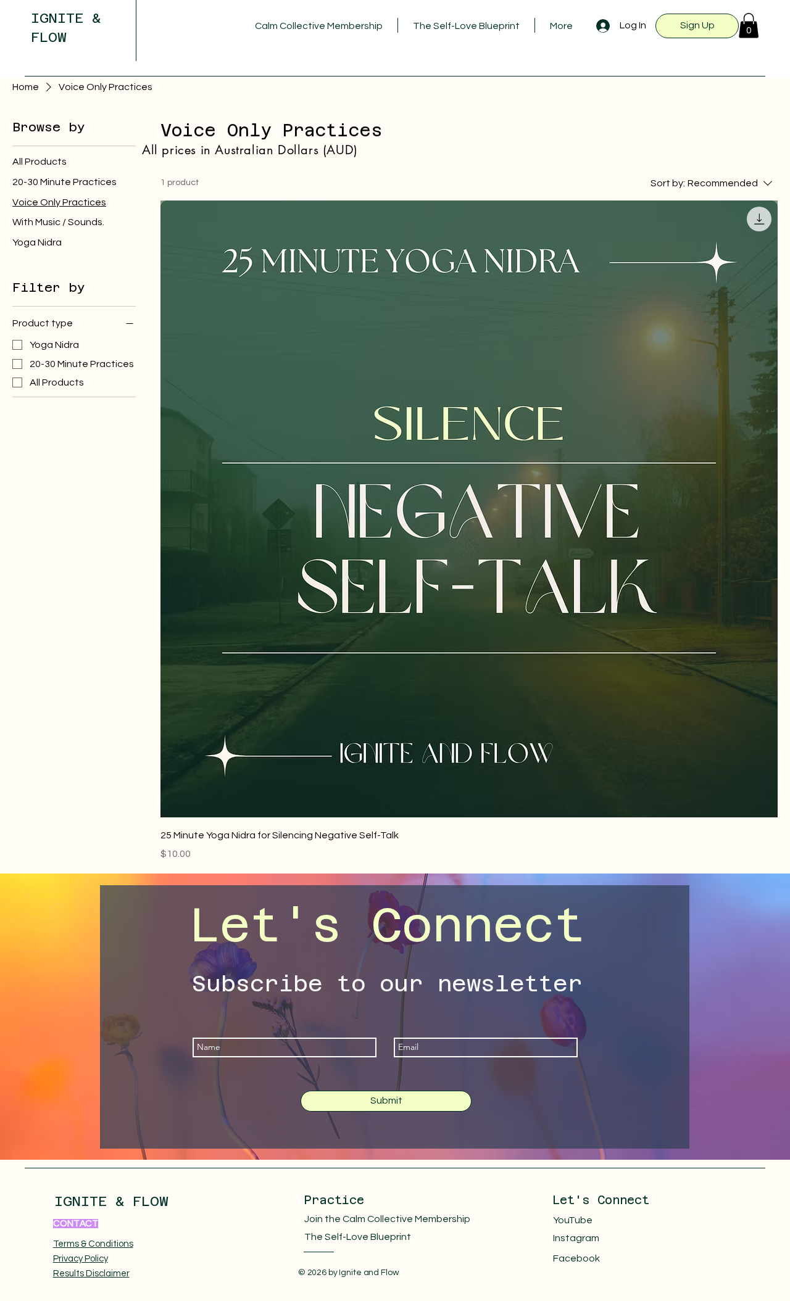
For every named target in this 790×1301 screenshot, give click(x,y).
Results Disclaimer (91, 1273)
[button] (748, 25)
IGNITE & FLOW (111, 1201)
